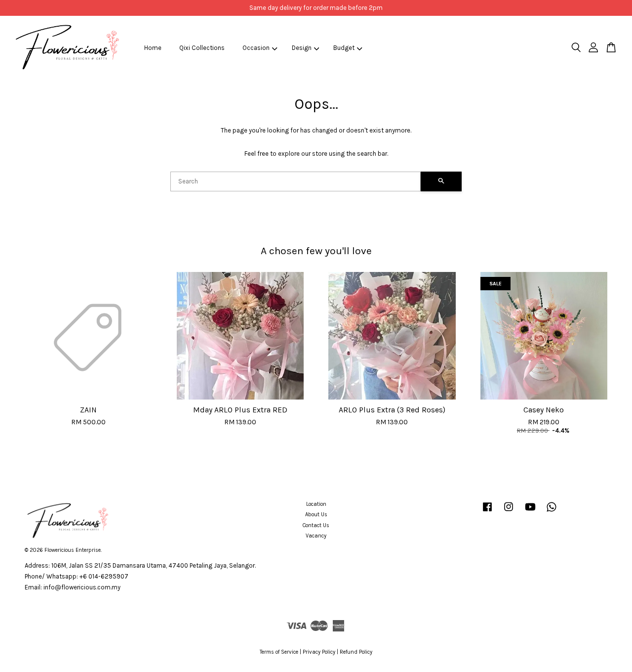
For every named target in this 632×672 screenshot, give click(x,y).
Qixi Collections (202, 47)
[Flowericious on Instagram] (508, 512)
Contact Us (316, 525)
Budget (344, 47)
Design (302, 47)
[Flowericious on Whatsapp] (551, 512)
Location (316, 504)
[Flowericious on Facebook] (487, 512)
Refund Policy (356, 652)
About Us (316, 514)
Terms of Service (279, 652)
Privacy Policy (319, 652)
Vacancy (316, 536)
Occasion (256, 47)
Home (152, 47)
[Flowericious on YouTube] (530, 512)
